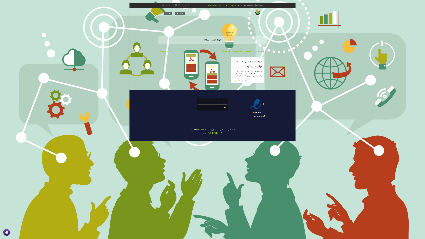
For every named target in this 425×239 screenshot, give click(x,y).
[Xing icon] (169, 5)
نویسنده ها (225, 51)
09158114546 (234, 5)
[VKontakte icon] (176, 5)
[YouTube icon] (185, 5)
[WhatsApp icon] (189, 5)
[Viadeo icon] (173, 5)
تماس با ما (168, 13)
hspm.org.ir (202, 130)
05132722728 (223, 5)
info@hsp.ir (212, 5)
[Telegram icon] (166, 5)
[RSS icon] (163, 5)
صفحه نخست (180, 13)
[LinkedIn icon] (182, 5)
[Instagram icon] (179, 5)
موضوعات (248, 51)
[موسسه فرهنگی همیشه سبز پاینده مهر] (257, 13)
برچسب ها (237, 51)
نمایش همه (164, 51)
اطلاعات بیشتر (237, 81)
